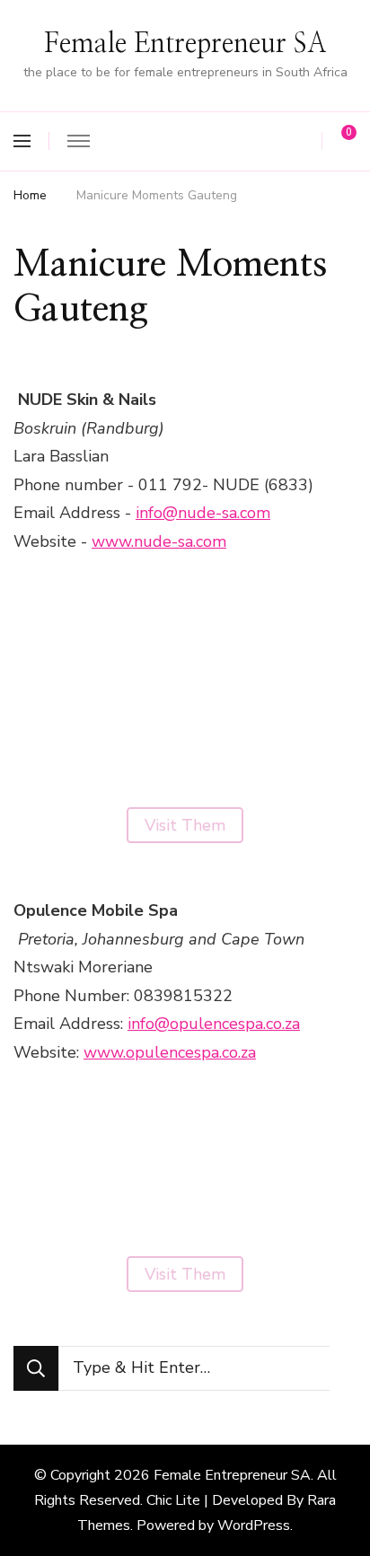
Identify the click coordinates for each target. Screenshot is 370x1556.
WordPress (253, 1525)
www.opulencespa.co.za (170, 1052)
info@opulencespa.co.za (214, 1023)
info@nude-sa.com (203, 512)
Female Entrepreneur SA (185, 44)
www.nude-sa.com (159, 541)
